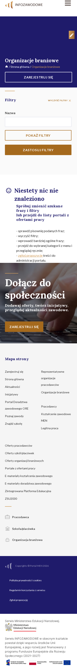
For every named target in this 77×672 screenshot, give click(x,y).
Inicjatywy (12, 394)
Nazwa (10, 113)
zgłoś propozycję (30, 255)
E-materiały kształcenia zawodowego (29, 476)
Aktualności (13, 386)
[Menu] (62, 3)
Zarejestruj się (14, 371)
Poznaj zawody (14, 416)
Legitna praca (49, 428)
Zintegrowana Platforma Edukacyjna (28, 491)
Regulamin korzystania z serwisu (27, 590)
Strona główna (19, 66)
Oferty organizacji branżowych (24, 460)
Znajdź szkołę (14, 423)
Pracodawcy (49, 406)
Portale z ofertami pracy (20, 468)
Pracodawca (20, 517)
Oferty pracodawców (19, 445)
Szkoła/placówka (23, 528)
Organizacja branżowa (27, 539)
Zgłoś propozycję (18, 600)
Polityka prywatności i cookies (25, 580)
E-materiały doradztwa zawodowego (28, 483)
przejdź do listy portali (44, 215)
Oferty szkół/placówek (20, 453)
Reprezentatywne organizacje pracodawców (52, 378)
